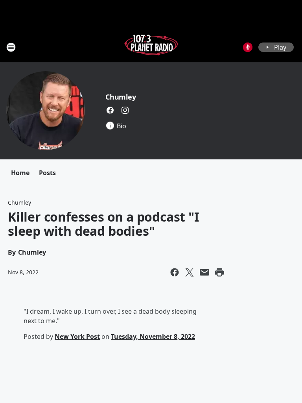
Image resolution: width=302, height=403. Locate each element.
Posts (47, 172)
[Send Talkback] (247, 47)
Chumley (120, 97)
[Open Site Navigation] (11, 47)
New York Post (77, 336)
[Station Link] (151, 47)
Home (20, 172)
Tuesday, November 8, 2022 (153, 336)
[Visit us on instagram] (125, 110)
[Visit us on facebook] (110, 110)
